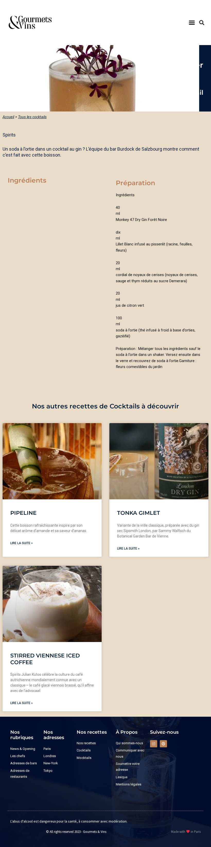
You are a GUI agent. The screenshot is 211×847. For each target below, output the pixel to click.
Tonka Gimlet (138, 513)
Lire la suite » (21, 543)
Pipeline (23, 513)
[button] (192, 23)
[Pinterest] (163, 743)
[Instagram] (153, 743)
